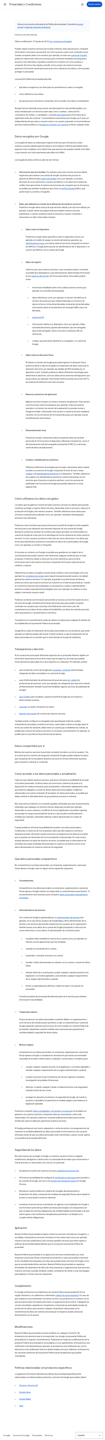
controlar (23, 707)
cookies (29, 474)
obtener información (28, 714)
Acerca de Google (21, 1435)
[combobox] (89, 1435)
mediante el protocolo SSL (67, 1171)
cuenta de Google (78, 55)
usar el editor (24, 697)
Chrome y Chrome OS (28, 1385)
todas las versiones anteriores (38, 27)
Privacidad (37, 1435)
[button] (5, 4)
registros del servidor (40, 276)
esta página (62, 115)
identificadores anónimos (48, 474)
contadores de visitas (34, 576)
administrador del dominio (68, 917)
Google (6, 1435)
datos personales (48, 179)
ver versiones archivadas (60, 41)
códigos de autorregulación (67, 1295)
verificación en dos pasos (65, 1178)
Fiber (21, 1406)
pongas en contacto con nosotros (54, 125)
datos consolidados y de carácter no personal (52, 1111)
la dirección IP (38, 317)
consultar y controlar (62, 670)
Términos (49, 1435)
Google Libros (25, 1392)
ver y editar (72, 680)
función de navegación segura (64, 1181)
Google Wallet (25, 1399)
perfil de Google (68, 188)
